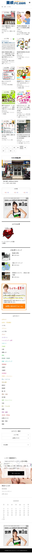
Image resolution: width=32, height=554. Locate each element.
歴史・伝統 (5, 394)
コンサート (5, 337)
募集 (3, 355)
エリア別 (4, 331)
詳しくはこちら (16, 473)
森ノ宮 (3, 391)
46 (25, 147)
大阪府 (3, 370)
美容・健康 (5, 412)
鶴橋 (3, 424)
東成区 (3, 388)
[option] (16, 172)
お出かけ (4, 319)
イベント (4, 328)
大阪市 (3, 367)
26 (12, 514)
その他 (3, 325)
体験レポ (4, 352)
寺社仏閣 (4, 382)
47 (3, 150)
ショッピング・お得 (7, 340)
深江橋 (3, 397)
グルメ (3, 334)
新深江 (3, 385)
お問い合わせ (5, 493)
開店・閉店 (5, 421)
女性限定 (4, 373)
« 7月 (3, 519)
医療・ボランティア (7, 361)
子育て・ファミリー (7, 376)
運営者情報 (4, 488)
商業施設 (4, 364)
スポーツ (4, 343)
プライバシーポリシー (7, 491)
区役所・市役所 (6, 358)
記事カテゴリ (5, 418)
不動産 (3, 346)
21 (20, 512)
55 (10, 150)
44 (18, 147)
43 (14, 147)
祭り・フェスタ (6, 406)
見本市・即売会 (6, 415)
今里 (3, 349)
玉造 (3, 403)
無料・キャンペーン (7, 400)
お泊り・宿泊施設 (6, 322)
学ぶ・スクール (6, 379)
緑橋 (3, 409)
